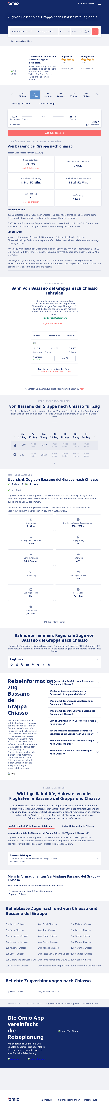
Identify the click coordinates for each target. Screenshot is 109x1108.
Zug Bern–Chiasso (15, 930)
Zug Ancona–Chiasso (16, 947)
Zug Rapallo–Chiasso (48, 947)
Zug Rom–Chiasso (47, 930)
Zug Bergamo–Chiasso (17, 936)
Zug (19, 1003)
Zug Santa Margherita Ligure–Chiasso (57, 959)
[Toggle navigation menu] (99, 3)
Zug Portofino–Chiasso (17, 965)
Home (11, 1003)
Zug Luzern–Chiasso (81, 930)
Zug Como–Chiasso (47, 936)
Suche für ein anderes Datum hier (54, 371)
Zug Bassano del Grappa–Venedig (88, 965)
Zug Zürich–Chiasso (15, 924)
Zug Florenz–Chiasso (48, 991)
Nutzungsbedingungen (68, 1099)
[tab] (21, 103)
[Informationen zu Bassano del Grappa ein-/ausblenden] (97, 858)
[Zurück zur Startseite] (13, 3)
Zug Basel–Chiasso (47, 924)
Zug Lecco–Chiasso (15, 953)
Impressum (46, 1099)
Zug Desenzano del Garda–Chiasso (23, 959)
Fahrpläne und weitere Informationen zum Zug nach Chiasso (30, 893)
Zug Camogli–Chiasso (81, 953)
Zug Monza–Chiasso (81, 942)
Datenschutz (90, 1099)
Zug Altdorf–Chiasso (81, 959)
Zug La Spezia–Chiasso (17, 942)
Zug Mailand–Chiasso (81, 924)
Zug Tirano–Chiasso (81, 936)
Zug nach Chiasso (33, 1003)
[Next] (97, 94)
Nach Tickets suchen (31, 168)
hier (82, 389)
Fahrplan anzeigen (30, 202)
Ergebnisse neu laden (52, 323)
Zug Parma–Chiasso (48, 942)
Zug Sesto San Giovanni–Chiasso (54, 953)
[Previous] (14, 436)
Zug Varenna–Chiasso (82, 947)
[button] (65, 31)
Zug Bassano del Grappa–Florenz (54, 965)
